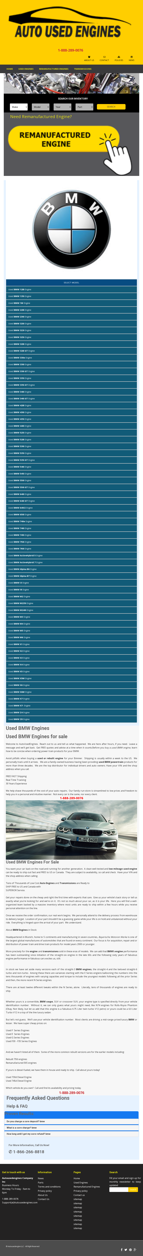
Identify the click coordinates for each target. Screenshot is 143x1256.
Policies (119, 60)
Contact (104, 60)
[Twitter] (125, 1250)
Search (133, 1189)
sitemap (78, 1199)
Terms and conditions (49, 1186)
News (131, 60)
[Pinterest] (130, 1250)
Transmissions (82, 68)
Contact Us (43, 1199)
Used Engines (26, 68)
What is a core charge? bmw (22, 1127)
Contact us (79, 1195)
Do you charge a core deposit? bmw (26, 1121)
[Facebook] (121, 1250)
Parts (40, 1182)
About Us (89, 60)
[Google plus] (135, 1250)
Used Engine (19, 289)
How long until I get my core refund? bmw (28, 1134)
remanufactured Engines (53, 68)
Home (10, 68)
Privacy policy (45, 1190)
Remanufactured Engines (87, 1186)
